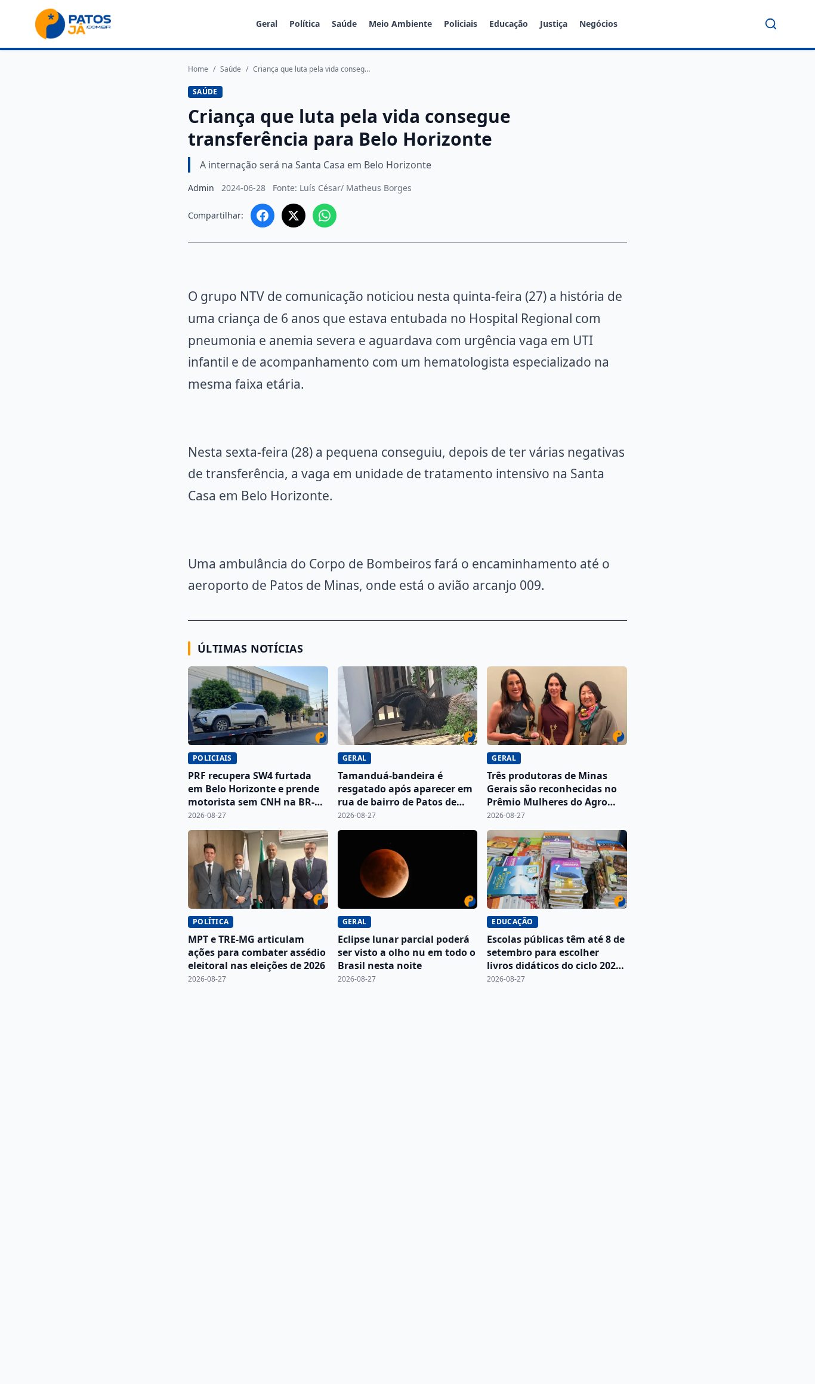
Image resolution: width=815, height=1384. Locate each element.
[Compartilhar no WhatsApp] (325, 215)
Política (304, 23)
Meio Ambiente (400, 23)
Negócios (598, 23)
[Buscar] (771, 24)
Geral (266, 23)
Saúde (344, 23)
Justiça (553, 23)
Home (198, 69)
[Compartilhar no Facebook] (262, 215)
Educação (508, 23)
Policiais (460, 23)
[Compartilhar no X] (293, 215)
